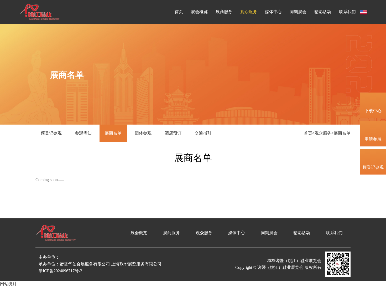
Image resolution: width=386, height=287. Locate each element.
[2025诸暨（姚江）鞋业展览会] (40, 11)
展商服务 (224, 11)
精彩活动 (322, 11)
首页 (179, 11)
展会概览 (199, 11)
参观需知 (83, 133)
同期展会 (298, 11)
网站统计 (8, 283)
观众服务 (248, 11)
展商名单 (113, 133)
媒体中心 (273, 11)
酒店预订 (173, 133)
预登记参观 (51, 133)
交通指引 (203, 133)
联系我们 (347, 11)
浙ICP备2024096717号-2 (60, 271)
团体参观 (143, 133)
